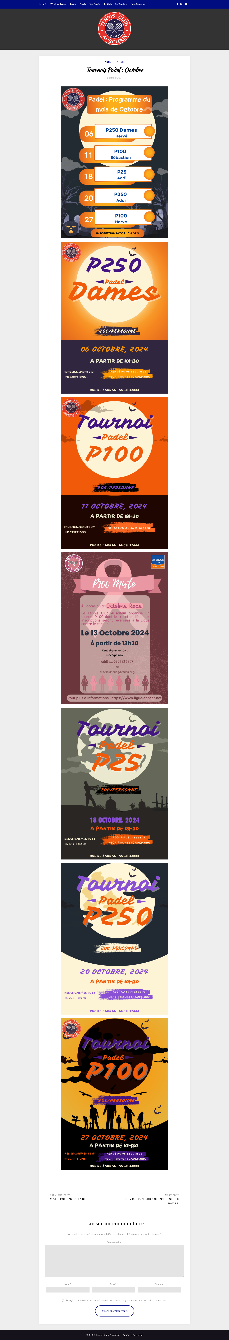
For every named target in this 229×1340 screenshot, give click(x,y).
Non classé (114, 62)
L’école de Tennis (58, 4)
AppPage (127, 1335)
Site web (159, 1284)
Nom (68, 1284)
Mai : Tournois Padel (69, 1199)
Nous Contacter (138, 4)
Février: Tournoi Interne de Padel (152, 1201)
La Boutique (121, 4)
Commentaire (115, 1242)
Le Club (108, 4)
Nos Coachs (95, 4)
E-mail (114, 1284)
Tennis (73, 4)
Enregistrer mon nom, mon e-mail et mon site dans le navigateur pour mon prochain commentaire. (116, 1300)
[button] (114, 28)
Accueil (42, 4)
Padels (83, 4)
